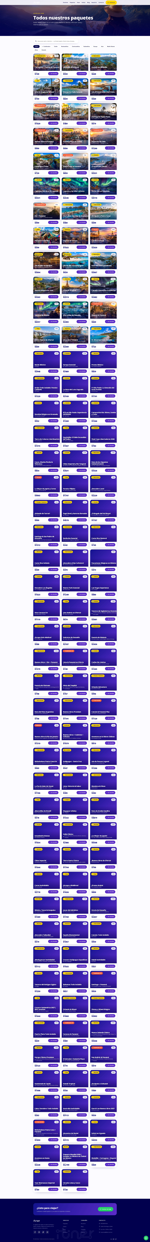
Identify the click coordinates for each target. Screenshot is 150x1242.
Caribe (56, 46)
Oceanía (44, 50)
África (36, 50)
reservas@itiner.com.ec (106, 1232)
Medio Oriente (111, 46)
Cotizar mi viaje (106, 1209)
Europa (95, 46)
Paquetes (72, 2)
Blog (88, 2)
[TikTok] (43, 1232)
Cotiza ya (112, 2)
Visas (78, 2)
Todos (36, 46)
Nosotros (94, 2)
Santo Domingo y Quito (107, 1226)
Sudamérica (87, 46)
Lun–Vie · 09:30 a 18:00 (106, 1229)
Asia (102, 46)
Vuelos (83, 2)
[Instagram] (39, 1232)
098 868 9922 (104, 1223)
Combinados (47, 46)
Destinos (65, 2)
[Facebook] (35, 1232)
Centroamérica (76, 46)
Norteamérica (64, 46)
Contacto (101, 2)
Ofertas (83, 1232)
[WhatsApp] (47, 1232)
